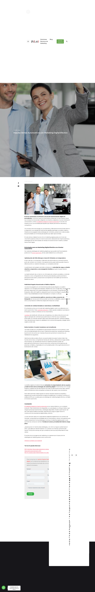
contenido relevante (42, 310)
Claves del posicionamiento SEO (32, 451)
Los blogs (26, 315)
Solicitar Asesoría (60, 41)
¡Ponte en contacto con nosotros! (33, 440)
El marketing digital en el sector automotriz (47, 221)
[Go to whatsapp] (3, 587)
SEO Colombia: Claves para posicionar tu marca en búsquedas (40, 449)
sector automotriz (36, 253)
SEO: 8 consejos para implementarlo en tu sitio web (37, 452)
